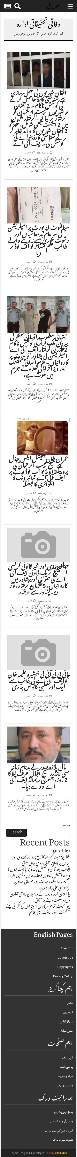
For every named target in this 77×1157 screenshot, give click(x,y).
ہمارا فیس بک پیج (63, 1112)
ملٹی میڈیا (67, 1031)
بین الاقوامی (66, 1021)
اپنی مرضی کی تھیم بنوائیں (58, 1131)
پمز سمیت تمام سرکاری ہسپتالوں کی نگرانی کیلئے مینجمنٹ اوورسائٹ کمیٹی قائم (38, 910)
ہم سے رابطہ (66, 1067)
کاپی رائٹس (67, 1057)
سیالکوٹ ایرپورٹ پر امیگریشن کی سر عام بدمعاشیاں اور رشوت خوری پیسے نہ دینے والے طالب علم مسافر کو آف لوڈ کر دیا (38, 241)
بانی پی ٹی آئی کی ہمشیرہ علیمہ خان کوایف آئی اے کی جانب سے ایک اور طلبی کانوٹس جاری (38, 681)
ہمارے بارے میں (64, 1085)
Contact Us (65, 958)
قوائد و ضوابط (65, 1076)
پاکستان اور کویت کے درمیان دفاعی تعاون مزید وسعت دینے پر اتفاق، (40, 897)
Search (66, 826)
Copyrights (65, 967)
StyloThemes (57, 1153)
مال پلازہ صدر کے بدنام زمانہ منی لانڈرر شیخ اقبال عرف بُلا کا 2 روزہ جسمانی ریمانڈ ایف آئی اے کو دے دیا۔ (38, 777)
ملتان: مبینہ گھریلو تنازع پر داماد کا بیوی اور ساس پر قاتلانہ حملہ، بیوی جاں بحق (41, 860)
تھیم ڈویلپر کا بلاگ (63, 1140)
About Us (67, 948)
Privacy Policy (63, 976)
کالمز (70, 1003)
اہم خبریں (68, 1012)
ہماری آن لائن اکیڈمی (62, 1121)
